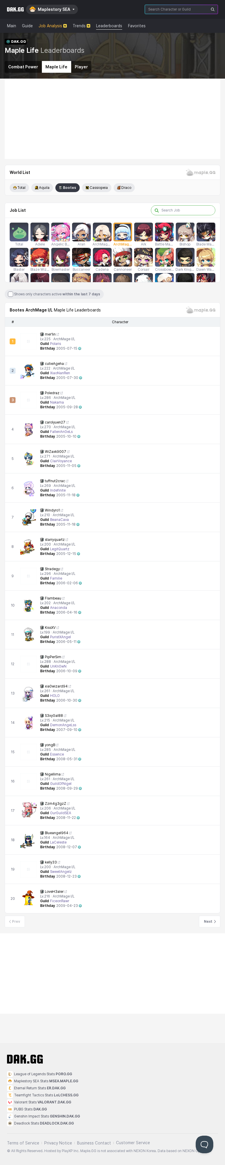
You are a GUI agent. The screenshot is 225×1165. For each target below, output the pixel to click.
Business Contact (94, 1143)
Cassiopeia (99, 188)
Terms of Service (23, 1143)
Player (81, 67)
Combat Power (23, 67)
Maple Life (56, 67)
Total (21, 188)
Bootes (69, 188)
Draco (126, 188)
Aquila (44, 188)
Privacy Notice (58, 1143)
